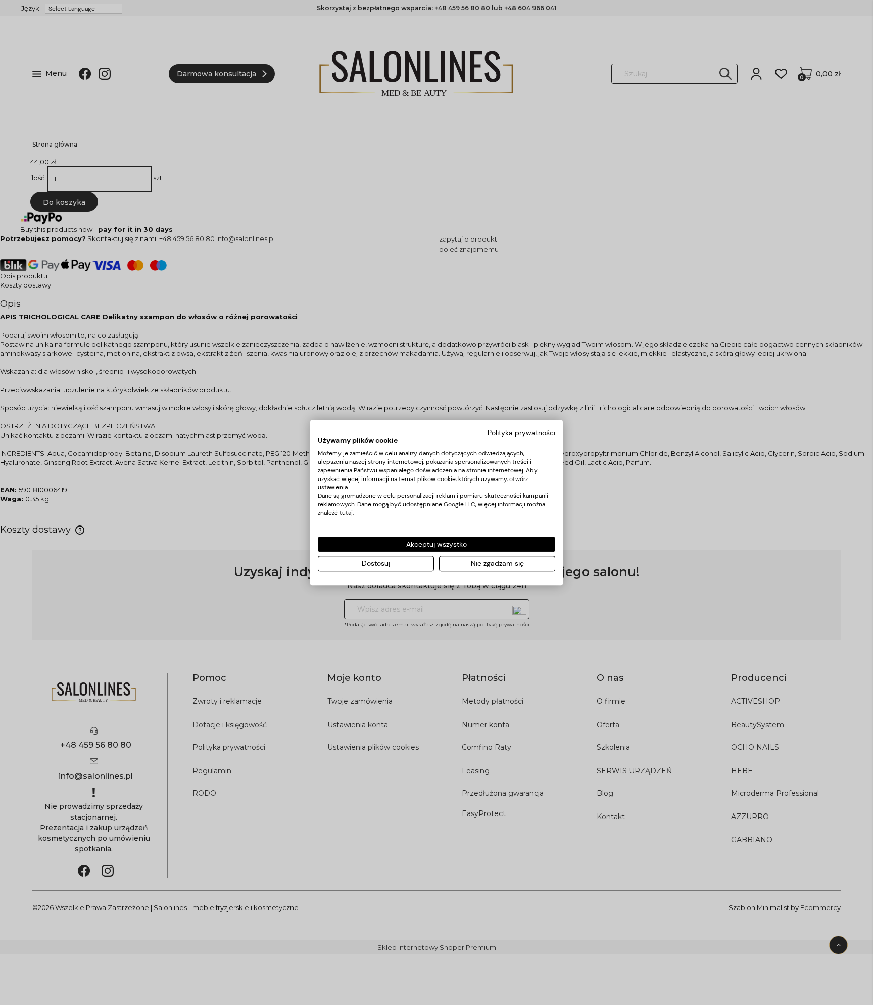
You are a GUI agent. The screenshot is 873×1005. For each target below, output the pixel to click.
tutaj (346, 513)
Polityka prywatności (521, 432)
